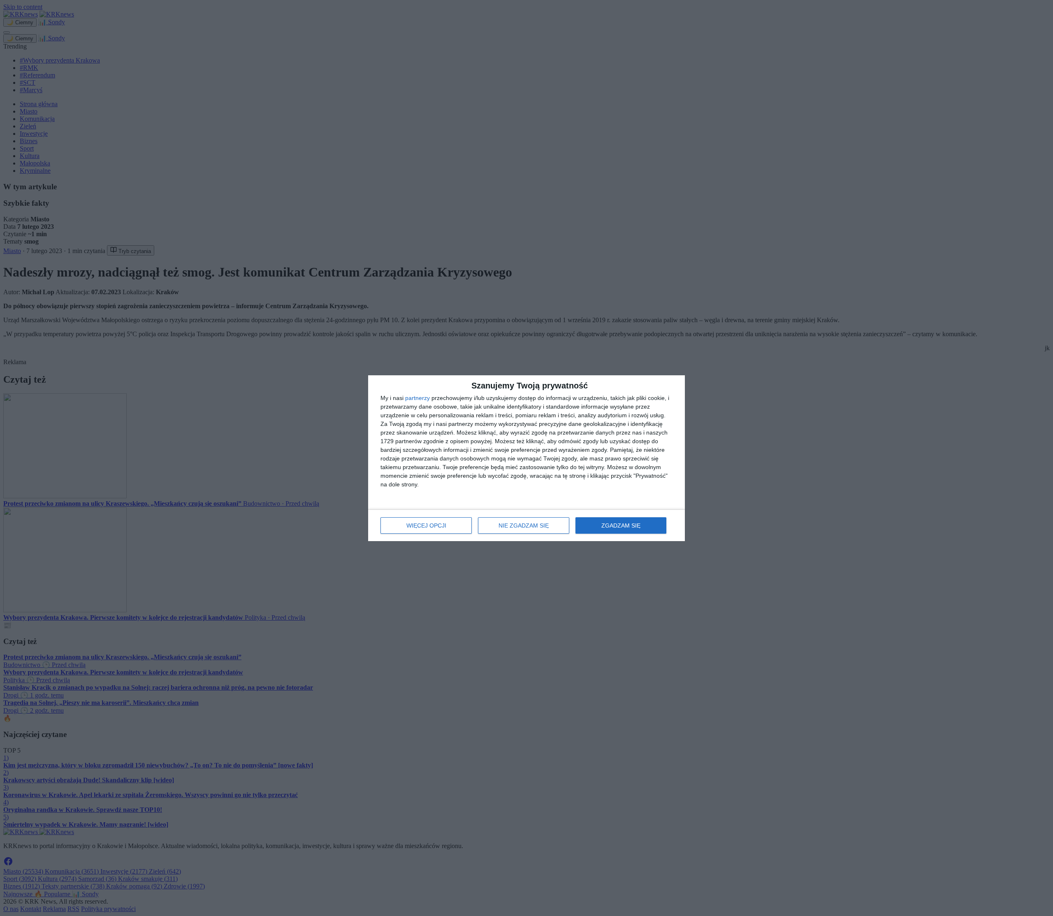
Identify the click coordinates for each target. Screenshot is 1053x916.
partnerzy (417, 398)
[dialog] (526, 458)
